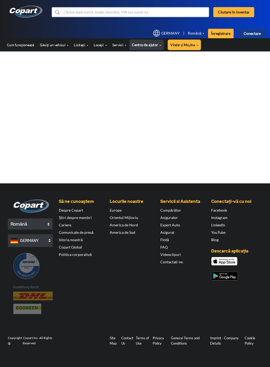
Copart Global (70, 247)
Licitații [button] (80, 45)
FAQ (164, 247)
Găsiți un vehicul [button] (53, 45)
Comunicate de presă (76, 232)
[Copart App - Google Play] (224, 276)
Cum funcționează (21, 45)
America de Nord (124, 225)
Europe (116, 210)
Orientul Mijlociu (124, 217)
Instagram (219, 217)
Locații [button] (99, 45)
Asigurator (169, 217)
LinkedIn (218, 225)
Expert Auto (170, 225)
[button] (57, 12)
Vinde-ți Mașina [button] (183, 45)
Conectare (252, 33)
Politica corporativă (75, 254)
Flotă (164, 239)
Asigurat (167, 232)
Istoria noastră (71, 239)
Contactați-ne (171, 262)
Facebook (219, 210)
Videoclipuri (170, 254)
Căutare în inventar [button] (234, 12)
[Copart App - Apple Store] (224, 261)
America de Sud (122, 232)
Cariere (65, 225)
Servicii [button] (118, 45)
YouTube (218, 232)
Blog (215, 239)
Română (194, 33)
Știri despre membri (75, 217)
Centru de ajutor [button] (145, 45)
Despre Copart (71, 210)
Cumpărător (170, 210)
